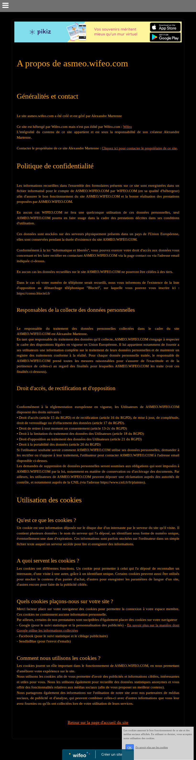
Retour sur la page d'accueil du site (98, 722)
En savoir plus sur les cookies (152, 747)
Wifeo (127, 127)
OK (129, 747)
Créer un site (111, 754)
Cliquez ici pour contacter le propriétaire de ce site (139, 148)
